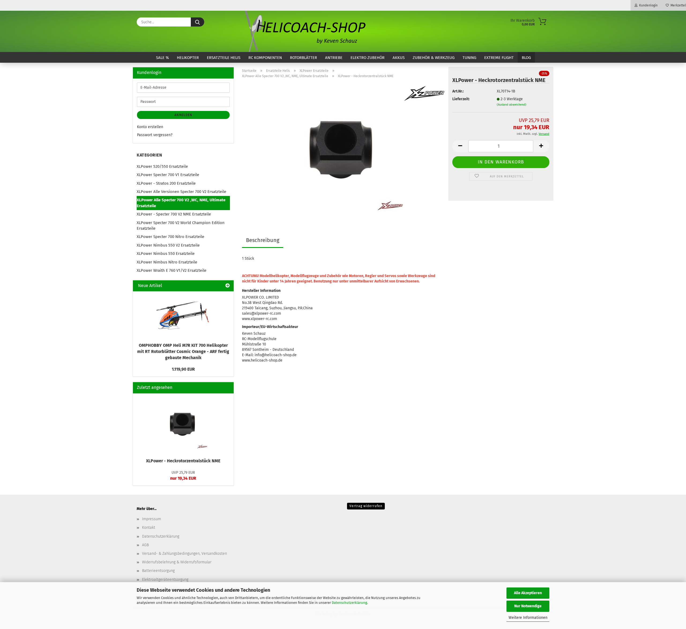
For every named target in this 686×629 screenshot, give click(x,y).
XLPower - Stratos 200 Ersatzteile (166, 183)
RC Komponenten (265, 57)
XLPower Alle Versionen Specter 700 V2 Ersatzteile (181, 191)
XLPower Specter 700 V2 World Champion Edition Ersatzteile (181, 225)
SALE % (162, 57)
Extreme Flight (499, 57)
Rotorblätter (303, 57)
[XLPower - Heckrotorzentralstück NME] (343, 149)
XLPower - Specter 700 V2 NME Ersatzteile (174, 214)
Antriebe (333, 57)
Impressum (151, 519)
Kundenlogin (647, 5)
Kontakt (148, 527)
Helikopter (188, 57)
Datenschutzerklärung (349, 603)
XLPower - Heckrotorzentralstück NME (183, 460)
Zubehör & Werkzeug (433, 57)
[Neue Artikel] (227, 286)
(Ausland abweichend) (511, 104)
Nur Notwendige (528, 606)
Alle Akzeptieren (528, 593)
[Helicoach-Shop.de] (304, 31)
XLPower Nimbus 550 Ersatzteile (166, 253)
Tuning (469, 57)
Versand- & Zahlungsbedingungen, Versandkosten (184, 553)
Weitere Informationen (528, 617)
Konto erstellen (150, 127)
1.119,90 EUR (183, 369)
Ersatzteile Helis (223, 57)
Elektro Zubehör (368, 57)
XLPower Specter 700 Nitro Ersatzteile (170, 236)
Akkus (399, 57)
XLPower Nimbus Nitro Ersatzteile (167, 262)
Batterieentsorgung (158, 570)
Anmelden (183, 115)
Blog (526, 57)
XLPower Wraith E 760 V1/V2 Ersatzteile (171, 270)
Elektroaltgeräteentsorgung (165, 579)
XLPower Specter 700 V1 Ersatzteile (168, 174)
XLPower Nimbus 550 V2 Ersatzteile (168, 245)
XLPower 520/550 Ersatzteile (162, 166)
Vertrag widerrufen (365, 506)
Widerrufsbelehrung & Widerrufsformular (176, 562)
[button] (460, 146)
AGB (145, 545)
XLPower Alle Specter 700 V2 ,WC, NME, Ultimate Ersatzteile (181, 203)
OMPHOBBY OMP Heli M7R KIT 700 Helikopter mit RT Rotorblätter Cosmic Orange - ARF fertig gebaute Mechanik (183, 351)
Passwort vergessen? (154, 135)
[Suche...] (197, 22)
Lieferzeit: (460, 99)
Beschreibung (262, 240)
